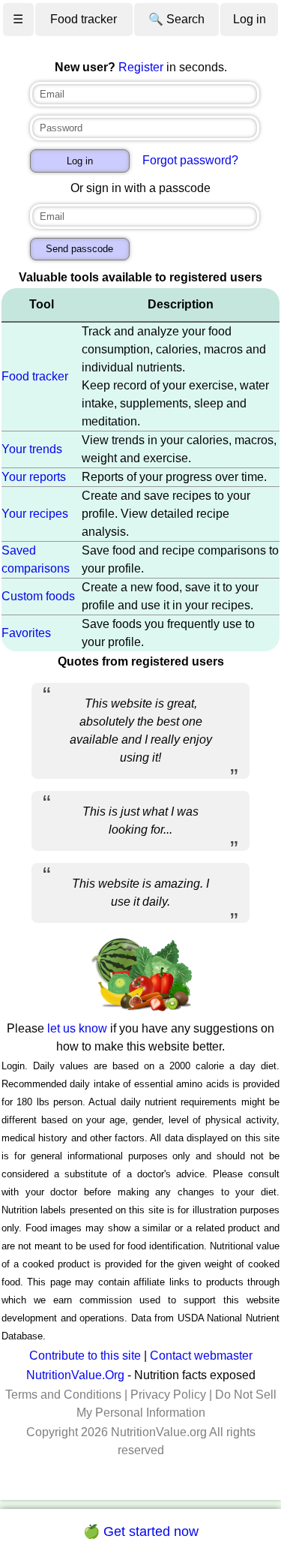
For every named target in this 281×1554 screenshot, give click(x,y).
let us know (77, 1028)
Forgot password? (190, 160)
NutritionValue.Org (75, 1375)
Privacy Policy (168, 1394)
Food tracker (83, 19)
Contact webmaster (201, 1355)
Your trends (31, 449)
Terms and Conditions (63, 1394)
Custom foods (38, 596)
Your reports (33, 476)
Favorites (26, 633)
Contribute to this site (85, 1355)
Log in (249, 19)
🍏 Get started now (141, 1531)
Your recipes (34, 513)
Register (140, 67)
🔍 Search (176, 19)
